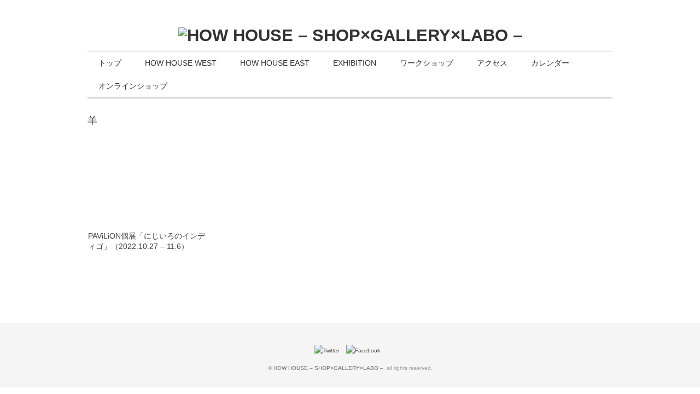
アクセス (492, 63)
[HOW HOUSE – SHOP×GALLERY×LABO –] (350, 35)
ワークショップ (426, 63)
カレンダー (550, 63)
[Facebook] (366, 350)
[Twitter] (329, 350)
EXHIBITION (354, 63)
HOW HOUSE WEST (181, 63)
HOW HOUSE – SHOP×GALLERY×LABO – (328, 368)
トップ (109, 63)
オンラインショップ (132, 86)
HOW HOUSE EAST (275, 63)
